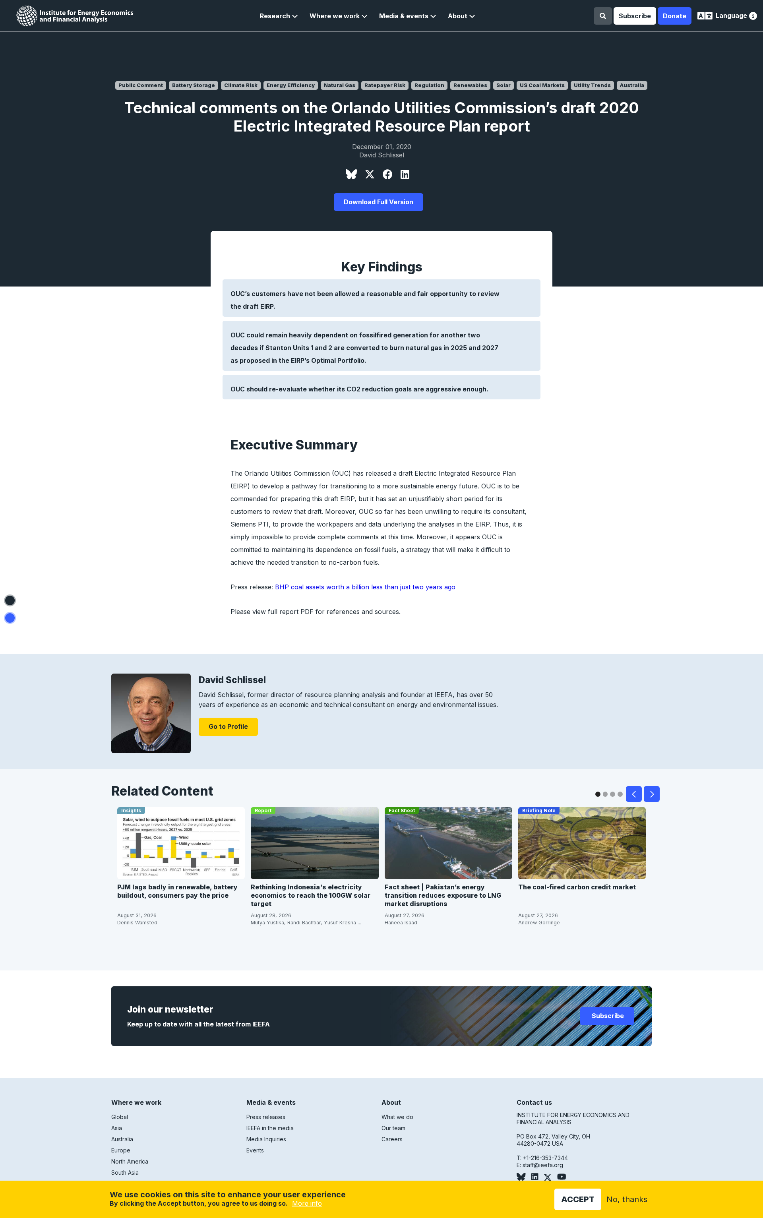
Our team (393, 1128)
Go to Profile (228, 726)
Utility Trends (592, 85)
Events (255, 1150)
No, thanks (626, 1199)
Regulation (429, 85)
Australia (632, 85)
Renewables (470, 85)
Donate (674, 16)
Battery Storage (193, 85)
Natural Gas (339, 85)
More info (307, 1203)
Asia (116, 1128)
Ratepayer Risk (384, 85)
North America (129, 1161)
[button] (279, 16)
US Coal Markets (542, 85)
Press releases (265, 1116)
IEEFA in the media (270, 1128)
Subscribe (635, 16)
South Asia (125, 1172)
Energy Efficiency (291, 85)
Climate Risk (241, 85)
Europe (120, 1150)
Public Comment (140, 85)
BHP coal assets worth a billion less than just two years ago (365, 587)
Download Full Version (378, 202)
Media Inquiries (266, 1139)
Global (119, 1116)
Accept (578, 1199)
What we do (397, 1116)
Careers (392, 1139)
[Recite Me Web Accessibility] (753, 17)
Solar (503, 85)
